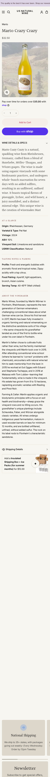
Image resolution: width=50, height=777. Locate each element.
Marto (5, 24)
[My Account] (40, 12)
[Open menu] (2, 12)
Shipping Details (14, 449)
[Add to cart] (35, 464)
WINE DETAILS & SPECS (14, 142)
